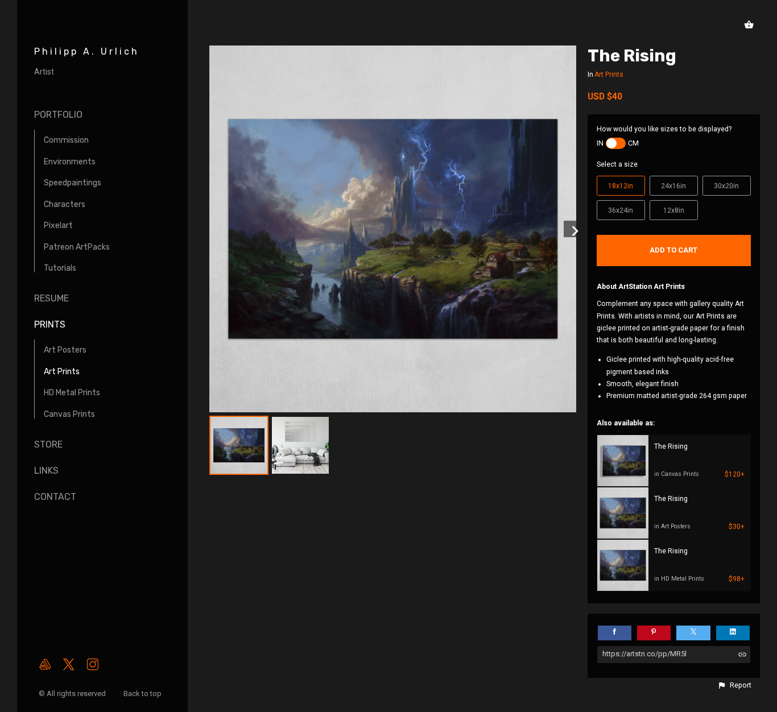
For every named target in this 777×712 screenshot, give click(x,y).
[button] (734, 685)
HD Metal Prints (72, 393)
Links (46, 470)
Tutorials (60, 268)
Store (48, 444)
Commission (66, 140)
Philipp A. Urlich (86, 51)
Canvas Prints (69, 414)
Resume (51, 298)
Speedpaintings (72, 183)
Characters (64, 204)
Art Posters (65, 350)
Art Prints (62, 371)
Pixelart (58, 225)
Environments (70, 162)
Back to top (143, 693)
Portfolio (58, 114)
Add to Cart (673, 250)
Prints (49, 324)
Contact (55, 496)
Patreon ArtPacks (77, 247)
